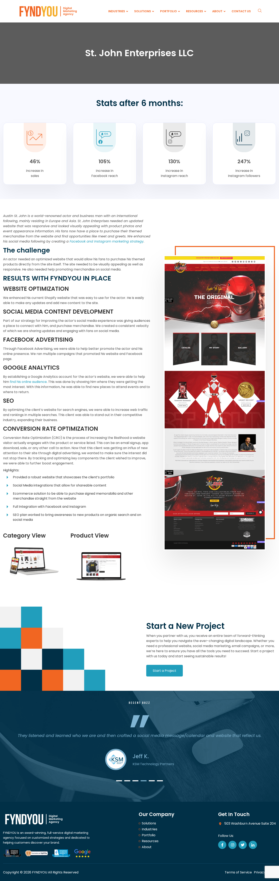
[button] (119, 780)
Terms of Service (238, 872)
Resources (150, 841)
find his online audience (28, 381)
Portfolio (148, 835)
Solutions (149, 823)
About (147, 847)
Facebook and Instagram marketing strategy (107, 241)
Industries (149, 829)
